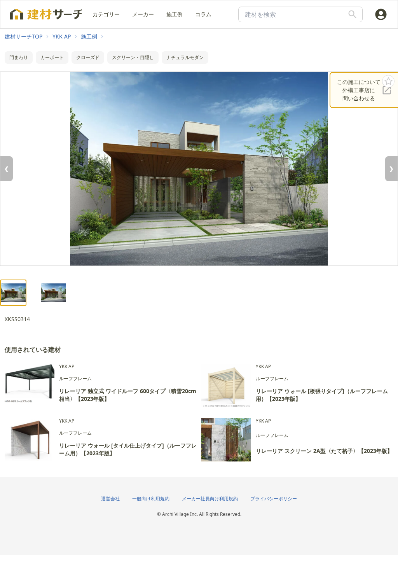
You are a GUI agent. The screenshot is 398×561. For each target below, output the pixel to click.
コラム (203, 14)
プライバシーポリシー (273, 498)
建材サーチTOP (23, 36)
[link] (23, 36)
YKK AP (61, 36)
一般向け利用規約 (150, 498)
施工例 (174, 14)
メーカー (143, 14)
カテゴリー (106, 14)
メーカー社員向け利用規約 (210, 498)
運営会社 (110, 498)
